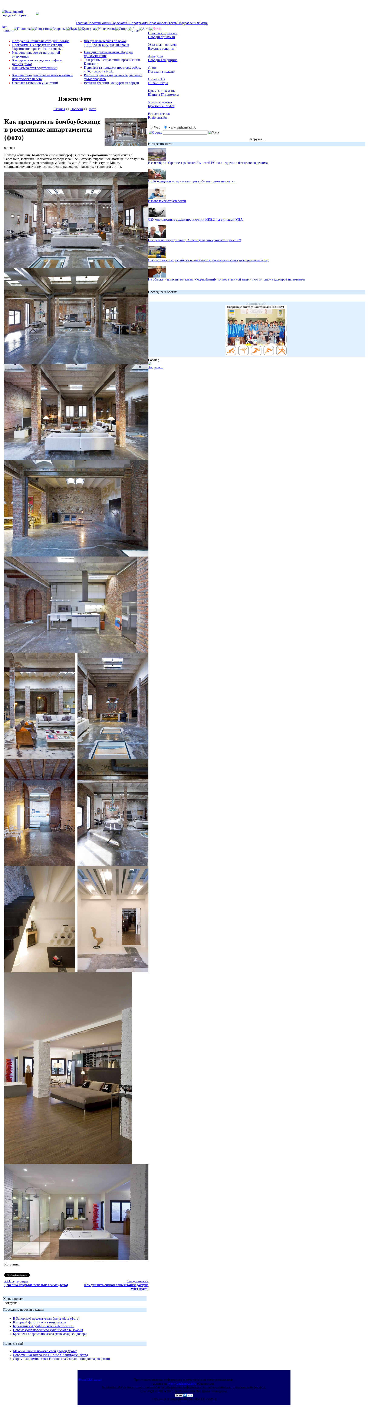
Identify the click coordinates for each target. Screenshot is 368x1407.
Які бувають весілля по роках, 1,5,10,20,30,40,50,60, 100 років (106, 43)
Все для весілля (159, 114)
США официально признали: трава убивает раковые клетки (191, 181)
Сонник (105, 23)
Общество (42, 28)
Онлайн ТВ (156, 79)
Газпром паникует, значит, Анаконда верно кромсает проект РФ (194, 240)
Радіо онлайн (157, 117)
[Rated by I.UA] (184, 1395)
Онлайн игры (158, 83)
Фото (92, 109)
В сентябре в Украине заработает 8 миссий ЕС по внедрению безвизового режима (208, 163)
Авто (146, 28)
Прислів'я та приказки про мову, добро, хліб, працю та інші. (112, 69)
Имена (203, 23)
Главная (81, 23)
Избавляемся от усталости (167, 201)
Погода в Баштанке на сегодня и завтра (40, 41)
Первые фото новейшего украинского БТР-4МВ (48, 1330)
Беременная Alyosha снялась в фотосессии (43, 1326)
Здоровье (59, 28)
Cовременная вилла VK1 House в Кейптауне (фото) (50, 1355)
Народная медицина (162, 60)
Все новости (8, 28)
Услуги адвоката (160, 102)
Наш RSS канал (90, 1379)
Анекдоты (155, 56)
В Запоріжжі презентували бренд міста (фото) (46, 1318)
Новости (93, 23)
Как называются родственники (34, 68)
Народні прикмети (161, 37)
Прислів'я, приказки (162, 33)
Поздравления (187, 23)
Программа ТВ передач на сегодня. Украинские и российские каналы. (37, 47)
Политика (24, 28)
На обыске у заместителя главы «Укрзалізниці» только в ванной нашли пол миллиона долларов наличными (226, 279)
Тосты (172, 23)
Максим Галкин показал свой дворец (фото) (45, 1351)
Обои (152, 67)
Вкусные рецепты (161, 48)
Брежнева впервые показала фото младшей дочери (50, 1334)
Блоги (164, 23)
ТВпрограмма (137, 23)
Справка (153, 23)
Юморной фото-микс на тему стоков (39, 1322)
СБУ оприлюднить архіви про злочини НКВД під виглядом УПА (195, 219)
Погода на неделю (161, 71)
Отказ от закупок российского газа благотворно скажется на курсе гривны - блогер (208, 260)
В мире (135, 28)
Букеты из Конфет (161, 106)
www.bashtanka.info (182, 1383)
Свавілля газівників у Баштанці (35, 83)
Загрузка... (155, 367)
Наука (74, 28)
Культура (88, 28)
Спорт (123, 28)
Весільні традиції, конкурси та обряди (111, 83)
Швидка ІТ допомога (163, 94)
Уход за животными (162, 44)
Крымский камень (161, 91)
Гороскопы (119, 23)
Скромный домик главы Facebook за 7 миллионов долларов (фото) (61, 1359)
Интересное (106, 28)
